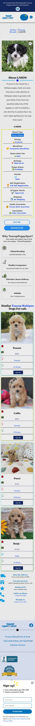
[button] (32, 683)
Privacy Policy (8, 721)
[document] (17, 363)
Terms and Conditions (19, 719)
